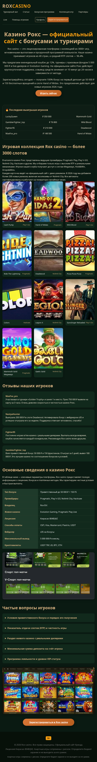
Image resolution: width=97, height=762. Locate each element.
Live (5, 19)
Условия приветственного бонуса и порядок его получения (42, 617)
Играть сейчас (48, 93)
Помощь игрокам (20, 19)
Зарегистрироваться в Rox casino (48, 722)
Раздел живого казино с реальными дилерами (35, 638)
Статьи (26, 12)
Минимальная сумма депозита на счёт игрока (35, 648)
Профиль (40, 19)
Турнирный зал (10, 12)
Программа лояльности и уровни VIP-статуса (33, 658)
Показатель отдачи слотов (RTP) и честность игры (37, 628)
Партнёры (83, 12)
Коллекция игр (66, 12)
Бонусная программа (44, 12)
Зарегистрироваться (58, 19)
